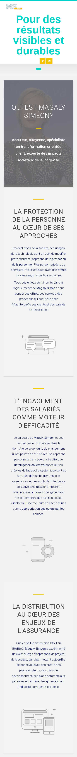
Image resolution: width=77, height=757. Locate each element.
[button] (39, 70)
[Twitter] (43, 61)
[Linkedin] (49, 61)
